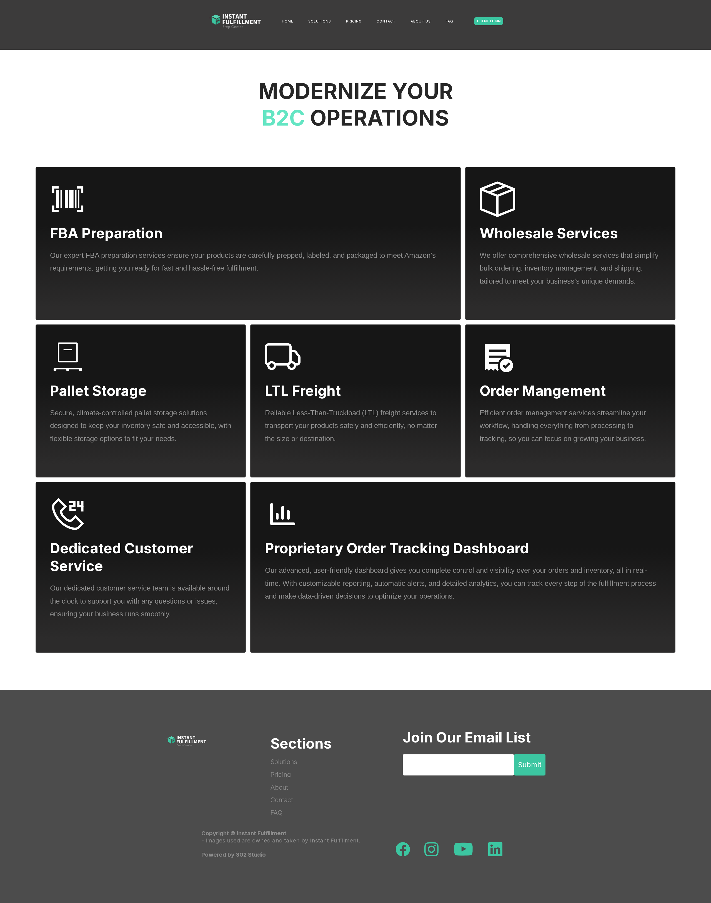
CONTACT (386, 21)
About (279, 787)
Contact (282, 800)
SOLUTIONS (319, 21)
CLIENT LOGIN (488, 21)
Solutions (284, 762)
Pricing (281, 774)
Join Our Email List (467, 737)
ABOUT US (421, 21)
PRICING (354, 21)
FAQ (449, 21)
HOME (287, 21)
